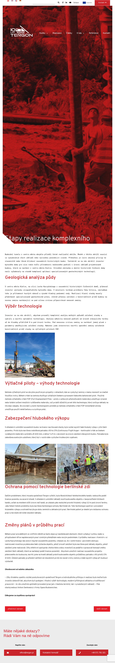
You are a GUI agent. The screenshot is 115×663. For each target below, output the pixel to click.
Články (69, 33)
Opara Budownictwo (48, 587)
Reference (93, 33)
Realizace (57, 33)
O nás (79, 33)
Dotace (76, 3)
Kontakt (101, 3)
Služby (42, 33)
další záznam (102, 609)
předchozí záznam (15, 609)
